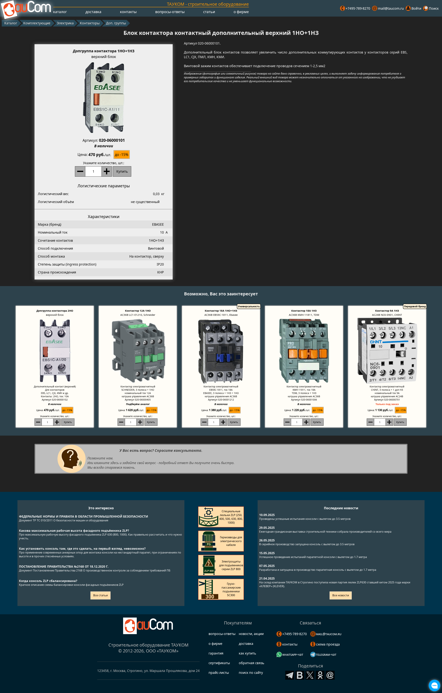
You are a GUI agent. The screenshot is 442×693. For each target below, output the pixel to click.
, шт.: (103, 163)
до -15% (121, 154)
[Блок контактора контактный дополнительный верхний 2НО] (55, 351)
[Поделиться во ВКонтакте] (299, 674)
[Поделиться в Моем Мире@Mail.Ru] (330, 674)
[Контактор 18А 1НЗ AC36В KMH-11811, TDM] (304, 351)
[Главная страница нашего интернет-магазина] (26, 8)
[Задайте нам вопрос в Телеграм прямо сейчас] (434, 685)
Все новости (340, 595)
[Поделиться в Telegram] (289, 674)
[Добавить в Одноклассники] (320, 674)
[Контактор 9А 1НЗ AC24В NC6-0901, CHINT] (387, 351)
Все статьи (100, 595)
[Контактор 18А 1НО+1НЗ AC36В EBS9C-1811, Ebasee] (221, 351)
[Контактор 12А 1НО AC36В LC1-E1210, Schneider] (138, 351)
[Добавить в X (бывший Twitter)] (309, 674)
